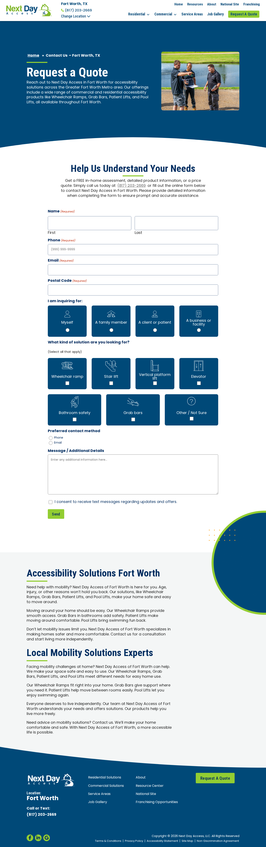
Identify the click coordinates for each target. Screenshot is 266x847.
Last (138, 232)
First (51, 232)
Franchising (251, 4)
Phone (58, 438)
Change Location (74, 16)
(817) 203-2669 (78, 10)
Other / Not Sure (191, 413)
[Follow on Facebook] (30, 838)
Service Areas (192, 14)
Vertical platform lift (155, 377)
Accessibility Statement (162, 841)
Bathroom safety (74, 413)
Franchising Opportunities (157, 802)
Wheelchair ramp (67, 377)
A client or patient (154, 323)
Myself (67, 323)
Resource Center (150, 786)
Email (58, 443)
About (211, 4)
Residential (136, 14)
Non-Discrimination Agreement (218, 841)
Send (56, 514)
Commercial (163, 14)
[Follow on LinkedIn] (38, 838)
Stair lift (111, 377)
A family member (111, 323)
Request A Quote (243, 14)
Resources (195, 4)
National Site (229, 4)
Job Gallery (215, 14)
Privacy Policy (134, 841)
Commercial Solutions (106, 786)
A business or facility (198, 323)
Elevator (198, 377)
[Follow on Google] (46, 838)
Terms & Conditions (108, 841)
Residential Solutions (104, 777)
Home (178, 4)
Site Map (187, 841)
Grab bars (133, 413)
